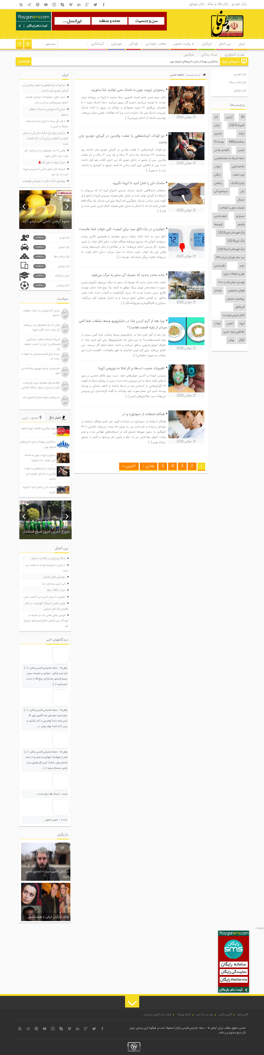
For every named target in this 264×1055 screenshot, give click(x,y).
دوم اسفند (238, 175)
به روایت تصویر (184, 44)
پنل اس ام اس (204, 1014)
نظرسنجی (219, 266)
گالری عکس (225, 1014)
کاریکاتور (239, 307)
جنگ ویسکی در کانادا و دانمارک (47, 558)
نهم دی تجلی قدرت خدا (231, 282)
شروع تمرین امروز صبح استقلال (46, 531)
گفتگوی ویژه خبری (233, 332)
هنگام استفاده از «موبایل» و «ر (143, 414)
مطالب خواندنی (155, 44)
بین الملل (225, 44)
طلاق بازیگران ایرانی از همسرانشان (48, 916)
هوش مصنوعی (236, 290)
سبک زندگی (209, 55)
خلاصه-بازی (238, 166)
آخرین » (129, 466)
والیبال (217, 290)
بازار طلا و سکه (237, 82)
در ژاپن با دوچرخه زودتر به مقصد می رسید (47, 568)
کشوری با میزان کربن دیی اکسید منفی (44, 597)
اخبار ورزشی (52, 285)
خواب (217, 166)
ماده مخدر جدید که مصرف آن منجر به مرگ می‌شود (127, 275)
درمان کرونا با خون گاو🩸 (51, 162)
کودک (217, 323)
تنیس (241, 150)
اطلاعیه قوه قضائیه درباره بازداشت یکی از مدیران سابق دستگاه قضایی (41, 385)
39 (242, 117)
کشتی (230, 323)
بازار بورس (52, 237)
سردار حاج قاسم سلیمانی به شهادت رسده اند (40, 356)
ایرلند (241, 133)
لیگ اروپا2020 (235, 241)
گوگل (241, 340)
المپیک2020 (236, 125)
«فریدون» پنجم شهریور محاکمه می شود (40, 371)
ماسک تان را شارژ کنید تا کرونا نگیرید (138, 183)
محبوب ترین (30, 418)
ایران (241, 44)
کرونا (242, 323)
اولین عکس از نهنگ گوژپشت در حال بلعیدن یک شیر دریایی (46, 606)
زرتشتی (218, 183)
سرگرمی (189, 55)
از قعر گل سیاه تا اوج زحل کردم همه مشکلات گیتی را (47, 124)
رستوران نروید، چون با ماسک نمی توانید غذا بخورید (127, 90)
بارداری (218, 133)
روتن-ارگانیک (237, 183)
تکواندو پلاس (221, 150)
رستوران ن (212, 61)
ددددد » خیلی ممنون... (55, 820)
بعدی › (148, 466)
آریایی (229, 117)
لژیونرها (218, 224)
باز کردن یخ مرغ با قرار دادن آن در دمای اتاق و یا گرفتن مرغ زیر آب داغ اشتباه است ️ (45, 138)
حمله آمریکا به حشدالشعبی (229, 158)
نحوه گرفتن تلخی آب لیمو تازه (46, 221)
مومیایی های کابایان (54, 577)
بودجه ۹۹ (219, 142)
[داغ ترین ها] (19, 44)
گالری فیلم (242, 1014)
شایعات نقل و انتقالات (232, 208)
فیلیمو (241, 224)
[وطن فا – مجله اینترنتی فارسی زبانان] (209, 38)
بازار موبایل (240, 90)
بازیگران (207, 44)
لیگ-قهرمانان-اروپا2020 (231, 233)
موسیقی (116, 44)
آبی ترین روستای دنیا (53, 584)
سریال (241, 199)
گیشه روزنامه (184, 1014)
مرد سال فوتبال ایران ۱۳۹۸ (230, 257)
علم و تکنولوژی (235, 55)
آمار (216, 117)
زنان (242, 191)
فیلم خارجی (220, 216)
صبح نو (240, 216)
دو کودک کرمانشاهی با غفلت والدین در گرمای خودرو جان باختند (45, 88)
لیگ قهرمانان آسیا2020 (231, 249)
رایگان (217, 175)
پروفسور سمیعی (235, 299)
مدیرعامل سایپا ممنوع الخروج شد (41, 397)
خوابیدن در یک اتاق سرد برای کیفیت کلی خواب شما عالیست (121, 229)
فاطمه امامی (177, 75)
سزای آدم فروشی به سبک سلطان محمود (48, 112)
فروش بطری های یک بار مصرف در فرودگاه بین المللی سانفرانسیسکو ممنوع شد (46, 621)
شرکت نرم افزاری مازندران (157, 1014)
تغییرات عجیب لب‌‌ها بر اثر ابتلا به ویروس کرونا (131, 368)
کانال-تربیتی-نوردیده (233, 315)
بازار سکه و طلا (52, 256)
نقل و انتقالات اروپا (234, 274)
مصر (242, 266)
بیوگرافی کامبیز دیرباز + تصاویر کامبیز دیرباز (47, 874)
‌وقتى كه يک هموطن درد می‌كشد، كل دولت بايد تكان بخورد (46, 153)
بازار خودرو (240, 74)
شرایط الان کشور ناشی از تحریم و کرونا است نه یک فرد (45, 172)
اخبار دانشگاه (52, 275)
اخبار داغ (55, 418)
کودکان (133, 44)
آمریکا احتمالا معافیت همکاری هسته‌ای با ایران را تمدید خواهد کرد (42, 344)
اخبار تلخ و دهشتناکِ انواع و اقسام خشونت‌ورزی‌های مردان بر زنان (47, 100)
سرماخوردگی (221, 191)
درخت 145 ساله (56, 590)
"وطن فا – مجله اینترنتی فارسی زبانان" (195, 1028)
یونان (231, 340)
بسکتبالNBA (236, 142)
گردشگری (97, 44)
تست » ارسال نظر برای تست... (51, 794)
